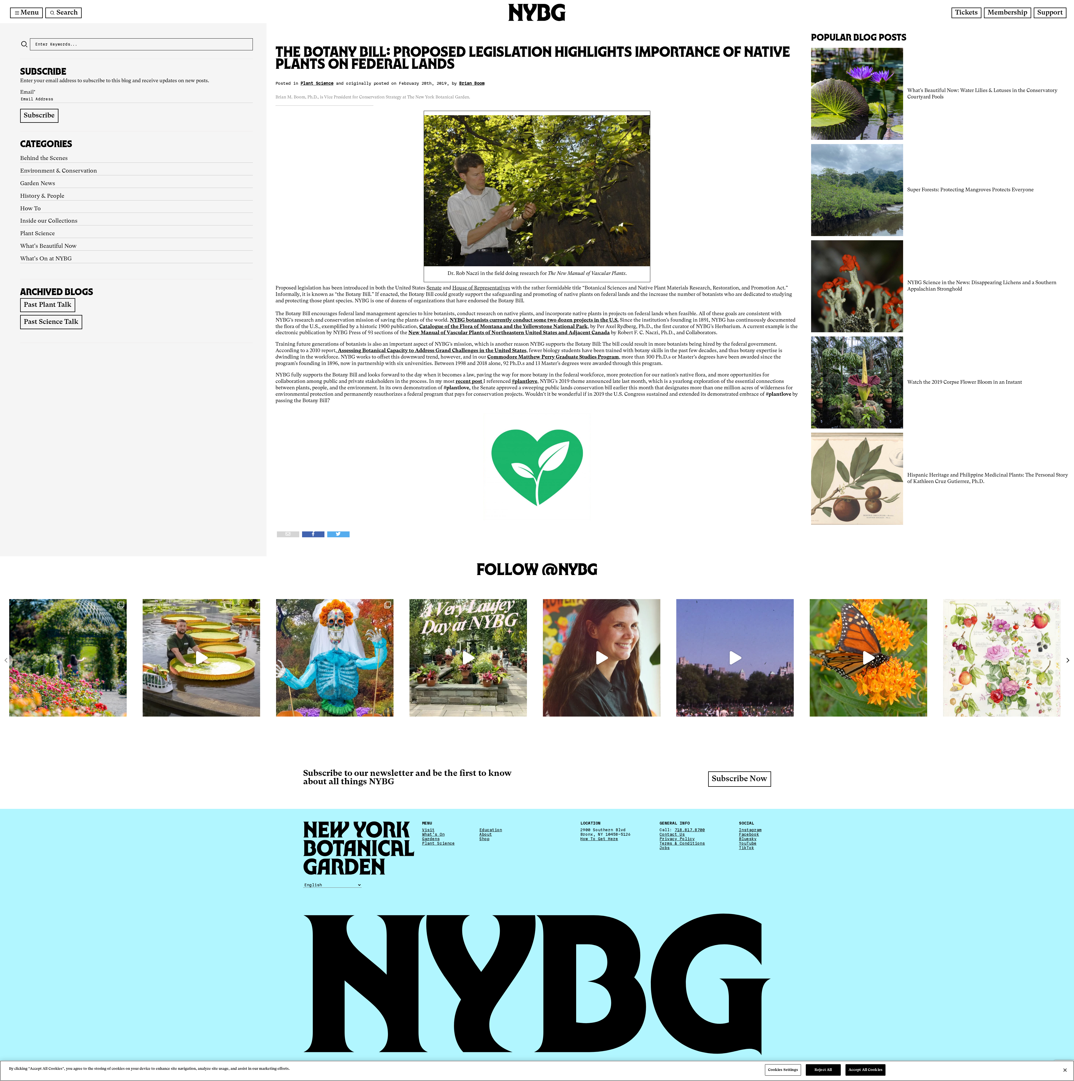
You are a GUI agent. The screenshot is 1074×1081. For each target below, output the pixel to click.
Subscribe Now (739, 779)
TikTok (746, 848)
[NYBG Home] (537, 12)
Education (490, 830)
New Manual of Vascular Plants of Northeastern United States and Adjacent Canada (509, 332)
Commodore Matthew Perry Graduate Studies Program (553, 357)
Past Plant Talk (47, 305)
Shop (484, 839)
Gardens (431, 839)
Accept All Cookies (865, 1070)
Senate (434, 288)
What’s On (433, 834)
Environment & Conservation (58, 171)
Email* (28, 92)
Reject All (823, 1070)
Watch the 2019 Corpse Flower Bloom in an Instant (964, 382)
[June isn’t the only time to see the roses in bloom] (68, 658)
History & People (42, 196)
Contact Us (672, 834)
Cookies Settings (783, 1070)
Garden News (37, 184)
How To (30, 209)
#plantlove (524, 381)
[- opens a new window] (288, 534)
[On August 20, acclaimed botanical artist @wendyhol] (1002, 658)
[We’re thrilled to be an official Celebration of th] (468, 658)
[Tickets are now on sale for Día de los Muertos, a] (335, 658)
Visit (428, 830)
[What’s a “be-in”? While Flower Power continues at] (735, 658)
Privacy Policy (677, 839)
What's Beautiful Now (48, 246)
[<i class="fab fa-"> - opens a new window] (338, 534)
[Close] (1065, 1070)
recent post (469, 381)
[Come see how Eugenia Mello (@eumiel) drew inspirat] (601, 658)
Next (1067, 660)
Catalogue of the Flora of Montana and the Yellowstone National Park (503, 326)
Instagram (750, 830)
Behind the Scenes (44, 158)
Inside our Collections (48, 221)
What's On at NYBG (46, 259)
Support (1050, 13)
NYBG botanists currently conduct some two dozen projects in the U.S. (534, 320)
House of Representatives (481, 288)
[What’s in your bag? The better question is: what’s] (201, 658)
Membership (1007, 13)
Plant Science (37, 234)
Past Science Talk (51, 322)
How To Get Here (599, 839)
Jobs (665, 848)
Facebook (749, 834)
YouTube (748, 843)
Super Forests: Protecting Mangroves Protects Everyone (970, 189)
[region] (537, 1071)
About (485, 834)
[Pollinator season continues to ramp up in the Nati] (868, 658)
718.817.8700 (690, 830)
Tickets (966, 13)
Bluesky (748, 839)
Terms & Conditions (682, 843)
